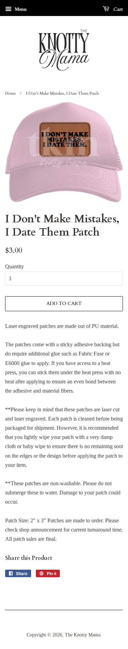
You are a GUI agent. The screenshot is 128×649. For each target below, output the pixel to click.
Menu (20, 9)
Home (10, 93)
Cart (117, 9)
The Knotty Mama (82, 634)
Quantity (14, 266)
